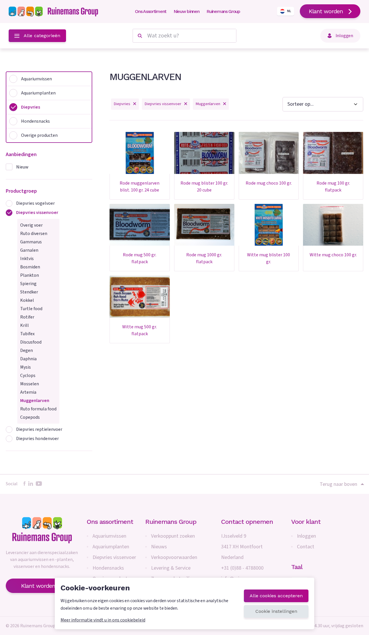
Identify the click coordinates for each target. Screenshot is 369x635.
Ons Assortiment (150, 11)
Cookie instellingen (276, 611)
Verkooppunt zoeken (173, 536)
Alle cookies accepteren (276, 595)
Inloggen (306, 536)
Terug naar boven (338, 484)
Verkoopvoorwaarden (174, 557)
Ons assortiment (110, 521)
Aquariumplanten (111, 546)
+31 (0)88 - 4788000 (242, 568)
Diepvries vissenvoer (114, 557)
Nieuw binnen (186, 11)
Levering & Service (171, 568)
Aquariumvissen (109, 536)
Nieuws (159, 546)
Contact (305, 546)
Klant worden (326, 11)
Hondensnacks (108, 568)
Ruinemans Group (223, 11)
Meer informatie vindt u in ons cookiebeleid (103, 620)
